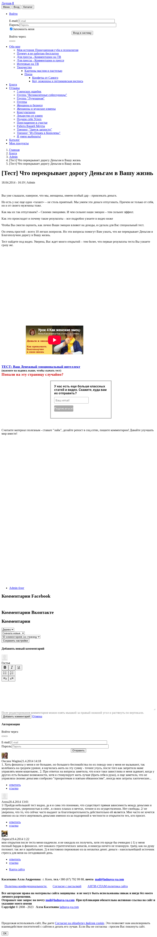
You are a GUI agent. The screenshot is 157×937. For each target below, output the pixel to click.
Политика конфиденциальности (26, 886)
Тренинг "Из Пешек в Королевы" (39, 133)
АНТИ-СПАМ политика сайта (107, 886)
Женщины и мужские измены (36, 108)
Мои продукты (19, 143)
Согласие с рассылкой (67, 886)
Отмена (37, 716)
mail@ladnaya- (105, 879)
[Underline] (18, 667)
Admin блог (16, 588)
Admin (13, 156)
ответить (15, 784)
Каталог (28, 7)
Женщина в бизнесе (30, 105)
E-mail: (13, 20)
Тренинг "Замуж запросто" (34, 129)
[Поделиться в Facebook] (30, 492)
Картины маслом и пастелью (43, 70)
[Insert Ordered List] (11, 673)
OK (5, 933)
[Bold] (5, 667)
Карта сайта (17, 869)
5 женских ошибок (29, 91)
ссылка (13, 788)
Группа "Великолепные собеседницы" (42, 95)
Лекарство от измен (30, 115)
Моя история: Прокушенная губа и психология (47, 50)
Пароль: (14, 24)
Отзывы (14, 88)
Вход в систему (82, 32)
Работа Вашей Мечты (31, 126)
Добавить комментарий (16, 716)
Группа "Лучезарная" (31, 98)
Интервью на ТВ (28, 63)
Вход (17, 7)
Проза (28, 74)
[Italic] (11, 667)
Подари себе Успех (29, 119)
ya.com (119, 879)
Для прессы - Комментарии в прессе (40, 60)
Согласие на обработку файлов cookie (79, 923)
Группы (22, 101)
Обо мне (14, 46)
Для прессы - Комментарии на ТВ (39, 57)
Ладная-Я (8, 3)
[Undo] (5, 678)
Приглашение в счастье (32, 122)
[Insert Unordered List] (5, 673)
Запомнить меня (23, 29)
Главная (14, 149)
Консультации (26, 112)
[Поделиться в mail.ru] (30, 522)
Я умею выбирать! (29, 136)
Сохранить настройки (15, 640)
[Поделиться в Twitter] (30, 581)
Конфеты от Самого (45, 77)
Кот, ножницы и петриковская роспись (57, 81)
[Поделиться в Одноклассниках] (30, 551)
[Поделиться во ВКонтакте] (30, 463)
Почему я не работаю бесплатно (38, 53)
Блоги (13, 84)
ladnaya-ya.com (69, 907)
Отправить (78, 750)
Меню (6, 7)
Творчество (24, 67)
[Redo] (11, 678)
